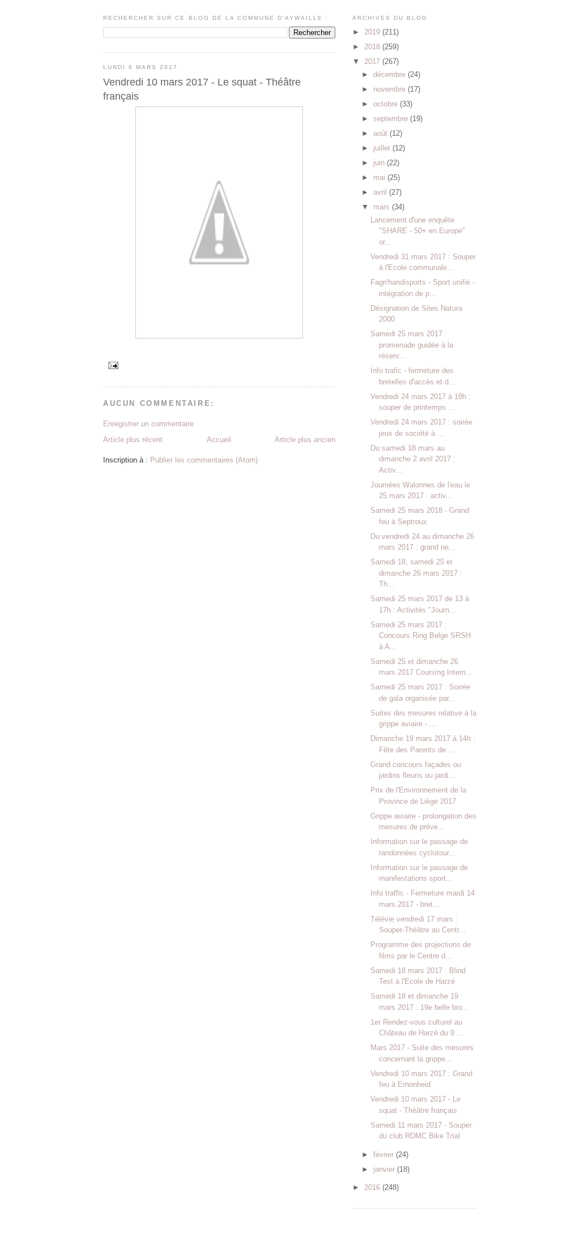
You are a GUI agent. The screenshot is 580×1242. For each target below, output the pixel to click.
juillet (383, 148)
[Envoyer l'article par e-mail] (113, 365)
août (381, 133)
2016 (373, 1187)
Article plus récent (133, 439)
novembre (390, 89)
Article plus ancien (305, 439)
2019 (373, 32)
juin (380, 163)
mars (382, 207)
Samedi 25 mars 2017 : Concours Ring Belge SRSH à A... (420, 635)
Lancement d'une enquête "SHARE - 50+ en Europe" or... (417, 231)
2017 (373, 61)
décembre (390, 74)
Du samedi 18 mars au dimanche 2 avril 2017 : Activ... (412, 459)
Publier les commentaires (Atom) (204, 460)
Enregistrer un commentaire (148, 423)
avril (381, 192)
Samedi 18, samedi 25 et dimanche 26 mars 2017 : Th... (416, 573)
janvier (385, 1169)
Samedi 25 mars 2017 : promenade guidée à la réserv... (411, 344)
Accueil (219, 439)
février (384, 1154)
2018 (373, 46)
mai (380, 177)
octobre (386, 104)
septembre (391, 118)
